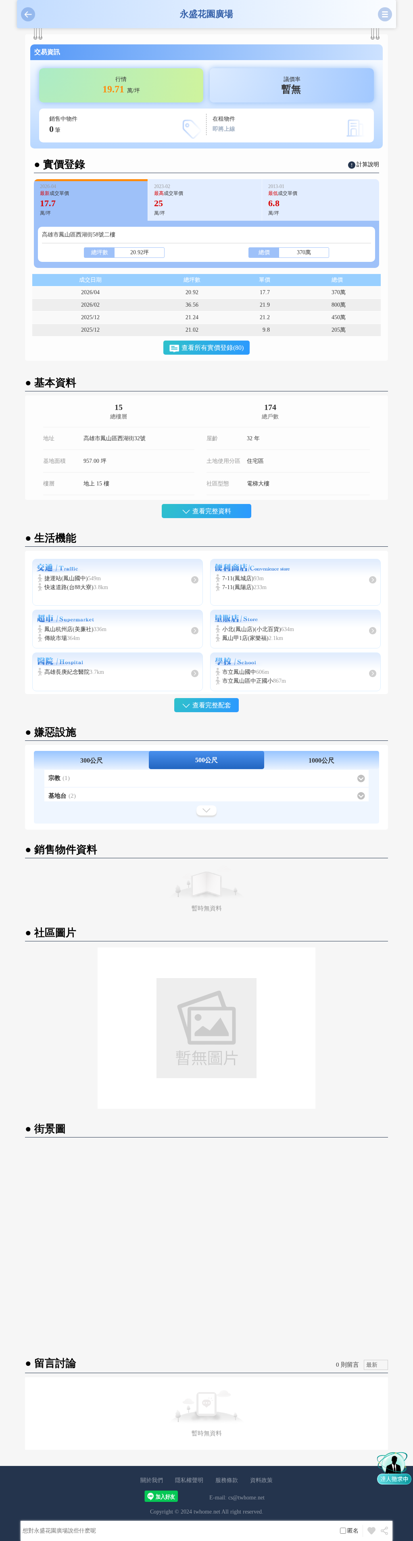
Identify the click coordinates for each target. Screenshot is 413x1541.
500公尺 (206, 760)
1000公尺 (321, 760)
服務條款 (226, 1480)
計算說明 (368, 164)
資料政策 (261, 1480)
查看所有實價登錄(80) (212, 347)
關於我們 (151, 1480)
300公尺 (91, 760)
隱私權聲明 (189, 1480)
